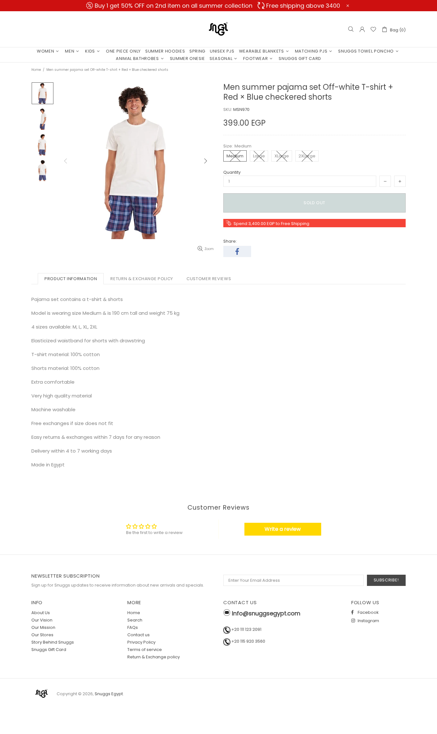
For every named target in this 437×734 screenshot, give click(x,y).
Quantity (232, 172)
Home (36, 69)
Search (134, 620)
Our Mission (43, 627)
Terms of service (144, 649)
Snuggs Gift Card (48, 649)
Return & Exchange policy (153, 657)
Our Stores (42, 635)
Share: (230, 241)
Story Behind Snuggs (52, 642)
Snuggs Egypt (218, 29)
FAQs (132, 627)
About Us (40, 612)
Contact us (138, 635)
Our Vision (41, 620)
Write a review (283, 529)
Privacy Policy (141, 642)
